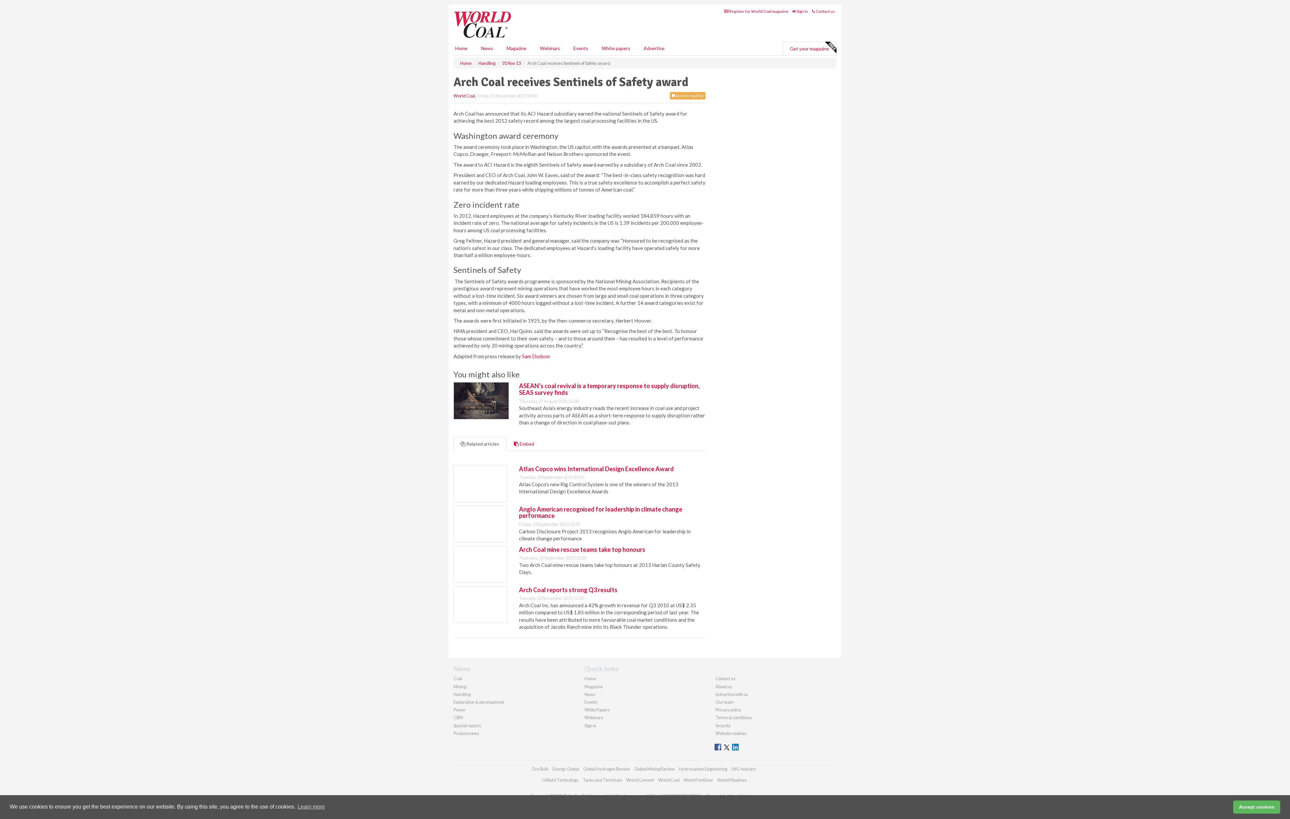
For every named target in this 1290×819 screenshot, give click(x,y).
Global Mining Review (654, 769)
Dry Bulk (540, 769)
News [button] (487, 48)
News (590, 694)
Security (723, 725)
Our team (725, 702)
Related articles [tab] (482, 444)
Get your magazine (809, 48)
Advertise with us (732, 694)
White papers (616, 48)
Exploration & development (479, 702)
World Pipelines (732, 780)
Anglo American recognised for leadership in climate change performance (600, 512)
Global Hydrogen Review (606, 769)
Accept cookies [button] (1257, 807)
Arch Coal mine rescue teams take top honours (582, 549)
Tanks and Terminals (602, 780)
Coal (458, 678)
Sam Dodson (536, 356)
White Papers (597, 709)
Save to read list (689, 95)
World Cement (640, 780)
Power (460, 709)
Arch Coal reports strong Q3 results (568, 589)
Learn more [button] (311, 807)
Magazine (516, 48)
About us (724, 686)
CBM (458, 717)
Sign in (802, 11)
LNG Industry (744, 769)
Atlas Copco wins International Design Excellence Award (596, 469)
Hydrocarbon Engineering (703, 769)
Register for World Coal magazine (758, 11)
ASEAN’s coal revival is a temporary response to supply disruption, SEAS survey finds (609, 389)
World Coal (464, 95)
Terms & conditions (734, 717)
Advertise (654, 48)
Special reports (467, 725)
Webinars (550, 48)
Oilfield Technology (560, 780)
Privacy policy (728, 709)
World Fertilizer (698, 780)
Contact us (825, 11)
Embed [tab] (526, 444)
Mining (460, 686)
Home (461, 48)
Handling (462, 694)
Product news (466, 733)
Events (580, 48)
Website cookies (731, 733)
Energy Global (566, 769)
